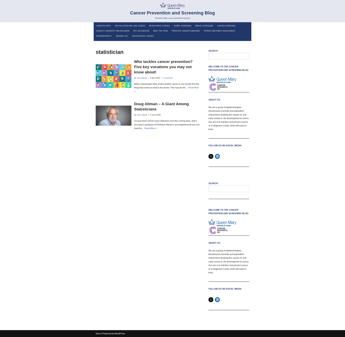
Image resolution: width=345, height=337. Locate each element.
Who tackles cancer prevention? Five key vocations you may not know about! (163, 67)
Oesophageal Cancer (142, 36)
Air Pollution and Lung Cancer (130, 26)
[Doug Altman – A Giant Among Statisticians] (113, 116)
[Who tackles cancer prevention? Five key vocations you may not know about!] (113, 76)
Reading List (122, 36)
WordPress (119, 333)
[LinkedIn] (217, 156)
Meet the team (160, 31)
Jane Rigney (142, 78)
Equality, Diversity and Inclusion (112, 31)
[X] (210, 156)
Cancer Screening (226, 26)
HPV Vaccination (141, 31)
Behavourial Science (159, 26)
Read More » (150, 128)
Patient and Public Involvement (219, 31)
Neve (98, 333)
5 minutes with (103, 26)
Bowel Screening (182, 26)
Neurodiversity (104, 36)
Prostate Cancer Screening (186, 31)
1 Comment (168, 78)
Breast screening (204, 26)
